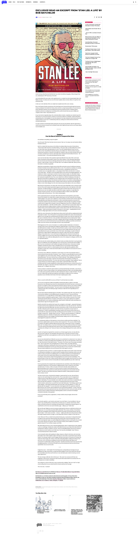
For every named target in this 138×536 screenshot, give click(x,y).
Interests (28, 2)
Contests (42, 2)
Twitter (50, 480)
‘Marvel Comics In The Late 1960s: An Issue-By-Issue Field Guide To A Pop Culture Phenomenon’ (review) (93, 38)
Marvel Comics (74, 486)
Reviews (35, 2)
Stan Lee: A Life (41, 471)
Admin (41, 17)
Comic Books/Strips (67, 486)
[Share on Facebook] (95, 17)
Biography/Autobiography (46, 486)
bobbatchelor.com (40, 480)
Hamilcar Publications (58, 478)
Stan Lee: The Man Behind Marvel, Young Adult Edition (68, 471)
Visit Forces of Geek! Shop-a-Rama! (48, 525)
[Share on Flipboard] (99, 17)
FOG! (14, 2)
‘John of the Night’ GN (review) (91, 71)
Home (10, 2)
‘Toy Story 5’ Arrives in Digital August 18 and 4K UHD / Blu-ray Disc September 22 (92, 62)
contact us (90, 94)
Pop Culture (20, 2)
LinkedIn (61, 480)
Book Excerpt (53, 486)
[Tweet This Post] (97, 17)
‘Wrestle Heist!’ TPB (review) (91, 46)
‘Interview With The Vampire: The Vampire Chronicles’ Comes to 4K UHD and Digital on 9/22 (93, 68)
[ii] (53, 261)
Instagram (55, 480)
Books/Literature (60, 486)
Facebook (46, 480)
